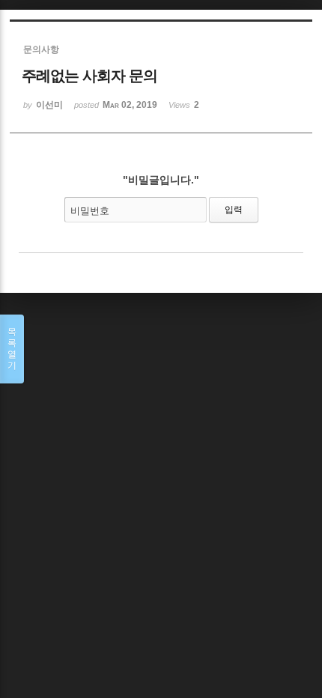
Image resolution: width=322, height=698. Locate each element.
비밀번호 (89, 210)
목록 (11, 349)
